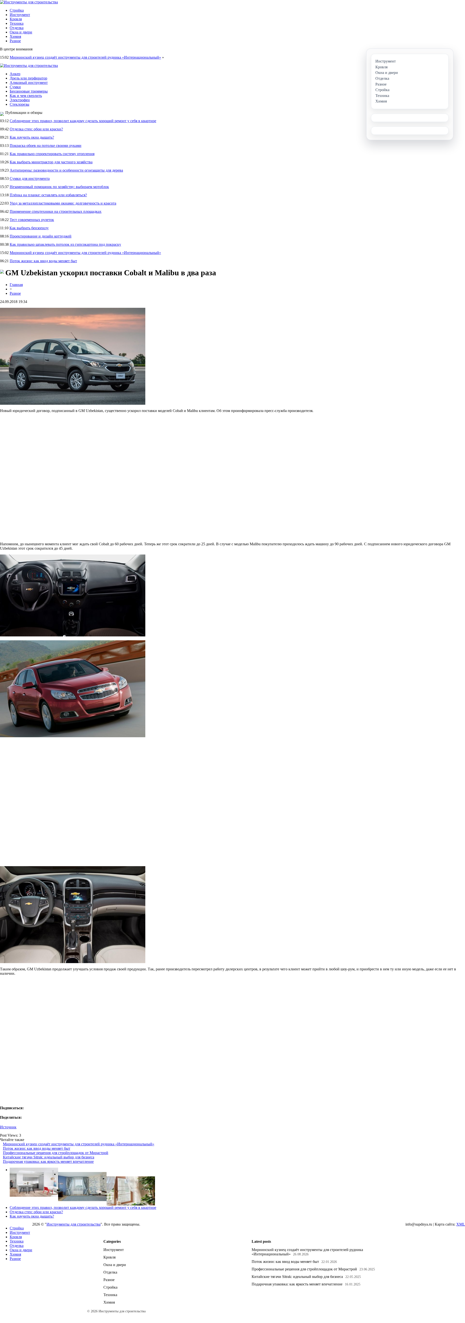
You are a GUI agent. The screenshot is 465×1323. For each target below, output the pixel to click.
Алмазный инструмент (29, 82)
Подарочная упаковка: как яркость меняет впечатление (48, 1161)
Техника (16, 23)
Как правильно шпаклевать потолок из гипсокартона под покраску (65, 244)
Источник (8, 1127)
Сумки (15, 87)
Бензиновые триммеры (29, 91)
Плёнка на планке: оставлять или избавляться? (48, 195)
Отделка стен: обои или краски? (36, 129)
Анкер (15, 74)
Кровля (16, 19)
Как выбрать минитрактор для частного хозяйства (51, 162)
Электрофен (20, 100)
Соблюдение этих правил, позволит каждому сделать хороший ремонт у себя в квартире (83, 121)
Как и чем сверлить (26, 96)
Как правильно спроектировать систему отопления (52, 154)
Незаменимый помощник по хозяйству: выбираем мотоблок (59, 187)
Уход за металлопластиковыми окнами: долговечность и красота (63, 203)
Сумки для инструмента (30, 178)
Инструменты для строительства (73, 1224)
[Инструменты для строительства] (29, 2)
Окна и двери (21, 32)
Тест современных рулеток (32, 220)
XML (460, 1224)
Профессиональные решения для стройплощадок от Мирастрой (55, 1153)
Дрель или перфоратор (28, 78)
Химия (15, 36)
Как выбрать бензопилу (29, 228)
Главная (16, 285)
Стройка (17, 10)
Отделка (16, 28)
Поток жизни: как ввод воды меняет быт (43, 261)
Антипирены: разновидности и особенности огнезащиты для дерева (66, 170)
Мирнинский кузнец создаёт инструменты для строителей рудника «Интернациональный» (85, 57)
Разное (15, 41)
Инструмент (20, 15)
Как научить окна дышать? (32, 137)
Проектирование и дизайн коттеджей (40, 236)
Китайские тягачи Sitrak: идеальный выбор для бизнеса (48, 1157)
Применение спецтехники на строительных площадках (55, 211)
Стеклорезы (19, 104)
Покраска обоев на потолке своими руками (45, 145)
